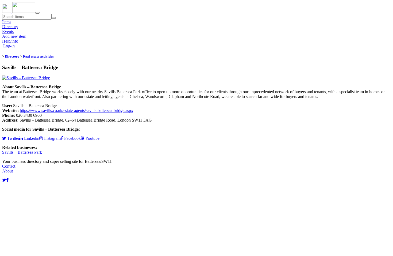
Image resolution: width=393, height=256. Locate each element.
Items (6, 22)
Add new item (14, 36)
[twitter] (4, 180)
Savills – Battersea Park (22, 152)
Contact (8, 166)
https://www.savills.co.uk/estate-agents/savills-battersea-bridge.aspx (76, 110)
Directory (10, 26)
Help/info (10, 41)
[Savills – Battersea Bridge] (26, 78)
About (7, 171)
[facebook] (7, 180)
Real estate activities (38, 56)
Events (8, 31)
